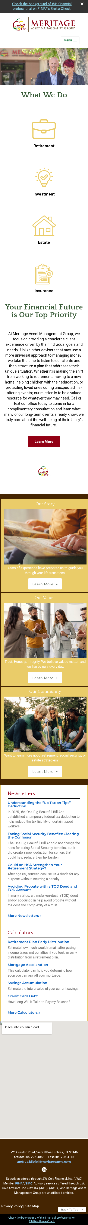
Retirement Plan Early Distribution (38, 942)
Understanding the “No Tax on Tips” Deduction (39, 804)
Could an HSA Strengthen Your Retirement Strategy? (35, 866)
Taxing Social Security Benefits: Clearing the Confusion (43, 835)
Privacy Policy (12, 1206)
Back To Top (70, 1209)
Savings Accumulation (27, 983)
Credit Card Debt (23, 996)
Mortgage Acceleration (28, 965)
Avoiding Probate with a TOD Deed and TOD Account (42, 888)
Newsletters (21, 793)
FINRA (20, 1183)
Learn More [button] (43, 584)
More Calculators (24, 1013)
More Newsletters (25, 916)
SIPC (28, 1183)
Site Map (32, 1206)
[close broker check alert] (82, 4)
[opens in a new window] (44, 1171)
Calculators (20, 933)
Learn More (44, 442)
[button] (70, 40)
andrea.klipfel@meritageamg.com (44, 1162)
